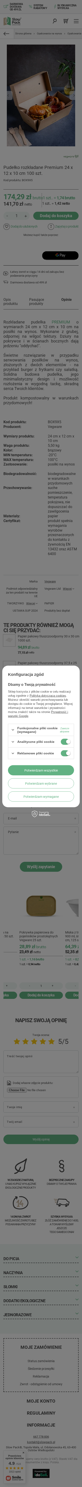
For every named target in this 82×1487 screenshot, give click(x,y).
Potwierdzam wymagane (41, 796)
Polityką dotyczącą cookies (48, 695)
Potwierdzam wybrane (41, 783)
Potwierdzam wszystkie (41, 770)
